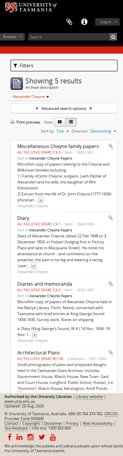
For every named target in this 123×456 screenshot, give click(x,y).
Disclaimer (53, 423)
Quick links (84, 22)
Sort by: (48, 131)
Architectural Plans (38, 352)
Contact (11, 423)
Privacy (72, 423)
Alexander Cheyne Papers (50, 158)
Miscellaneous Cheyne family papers (58, 146)
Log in (105, 21)
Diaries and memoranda (44, 284)
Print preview (28, 122)
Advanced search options (63, 108)
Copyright (31, 423)
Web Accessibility (98, 423)
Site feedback (16, 428)
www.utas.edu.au (19, 401)
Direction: (80, 131)
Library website (89, 396)
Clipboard (69, 22)
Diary (23, 218)
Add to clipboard (111, 146)
